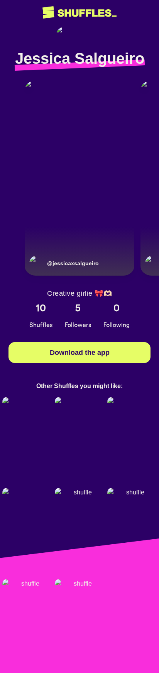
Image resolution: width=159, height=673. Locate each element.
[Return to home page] (79, 12)
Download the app (80, 352)
